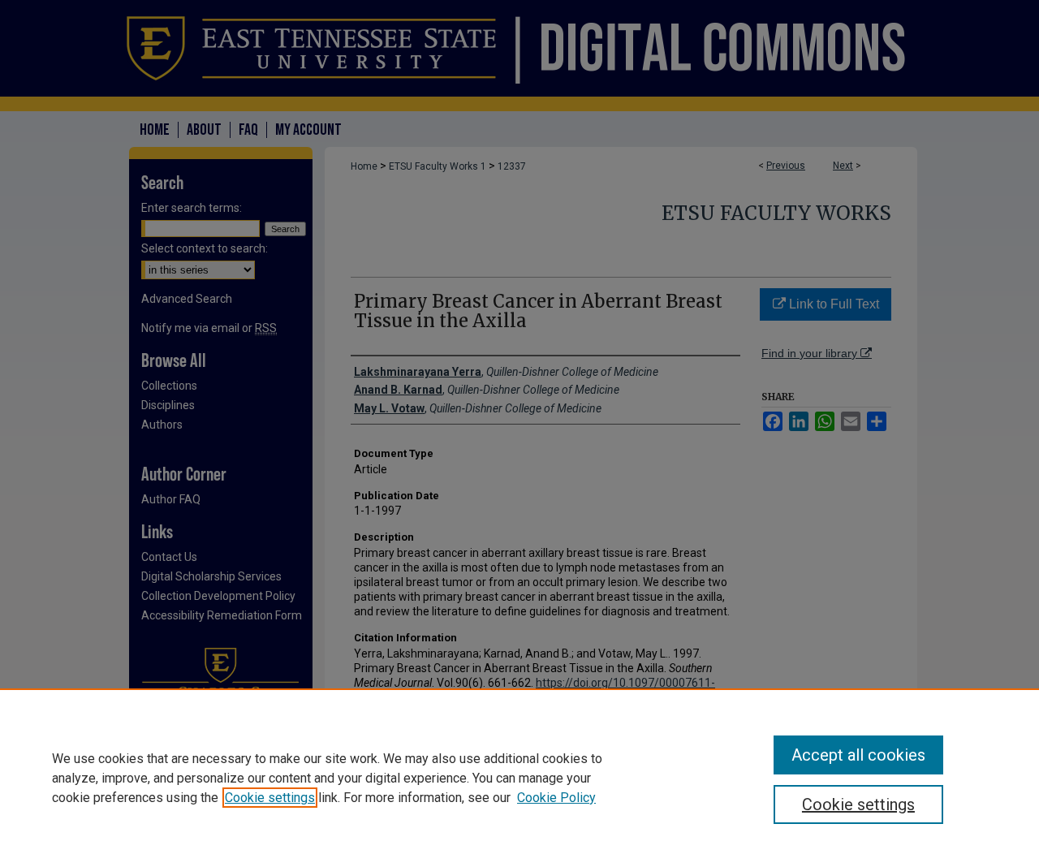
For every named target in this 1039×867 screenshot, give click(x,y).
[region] (519, 777)
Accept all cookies (858, 755)
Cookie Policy (556, 797)
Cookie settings (270, 797)
